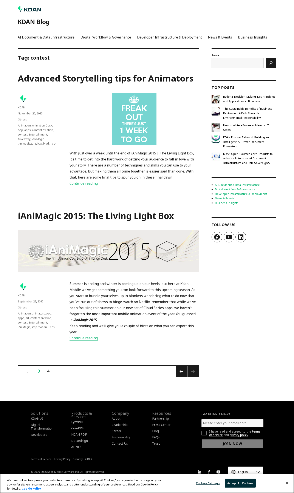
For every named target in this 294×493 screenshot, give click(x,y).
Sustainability (121, 437)
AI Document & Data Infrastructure (46, 37)
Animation (24, 125)
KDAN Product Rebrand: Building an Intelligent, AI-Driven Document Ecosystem (246, 141)
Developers (39, 434)
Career (116, 431)
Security (78, 459)
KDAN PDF (79, 434)
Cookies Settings (208, 483)
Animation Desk (42, 125)
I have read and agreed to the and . (234, 433)
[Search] (271, 63)
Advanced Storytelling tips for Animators (106, 78)
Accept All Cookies (240, 483)
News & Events (220, 37)
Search (216, 55)
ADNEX (76, 447)
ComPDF (77, 428)
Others (22, 119)
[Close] (287, 483)
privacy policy (239, 435)
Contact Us (120, 443)
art (27, 318)
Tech (53, 143)
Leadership (120, 425)
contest (23, 134)
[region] (147, 483)
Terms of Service (41, 459)
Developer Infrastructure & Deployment (169, 37)
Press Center (161, 425)
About (116, 418)
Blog (155, 431)
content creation (42, 130)
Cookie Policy (31, 488)
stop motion (39, 327)
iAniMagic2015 (27, 143)
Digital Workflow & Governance (105, 37)
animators (38, 313)
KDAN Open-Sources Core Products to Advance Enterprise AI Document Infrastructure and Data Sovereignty (248, 158)
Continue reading (84, 183)
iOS (39, 143)
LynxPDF (77, 422)
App (20, 130)
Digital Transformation (42, 426)
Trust (156, 443)
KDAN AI (37, 418)
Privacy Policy (62, 459)
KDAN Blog (34, 22)
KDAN (21, 107)
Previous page (181, 376)
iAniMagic (38, 139)
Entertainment (38, 134)
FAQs (156, 437)
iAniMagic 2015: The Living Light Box (96, 216)
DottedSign (79, 440)
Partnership (160, 418)
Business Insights (252, 37)
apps (27, 130)
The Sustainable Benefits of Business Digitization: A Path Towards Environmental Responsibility (247, 113)
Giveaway (24, 139)
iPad (46, 143)
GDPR (88, 459)
